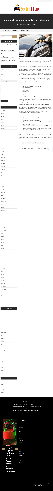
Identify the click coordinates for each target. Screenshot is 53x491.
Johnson (9, 474)
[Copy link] (43, 143)
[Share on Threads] (40, 143)
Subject (2, 79)
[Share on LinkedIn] (28, 143)
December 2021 (3, 256)
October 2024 (3, 169)
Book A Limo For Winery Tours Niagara (27, 149)
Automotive (27, 144)
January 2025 (3, 160)
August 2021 (3, 268)
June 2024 (2, 180)
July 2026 (2, 113)
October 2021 (3, 262)
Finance (2, 344)
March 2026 (3, 125)
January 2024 (3, 195)
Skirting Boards (3, 358)
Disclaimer (2, 392)
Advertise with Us (4, 387)
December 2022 (3, 227)
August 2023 (3, 210)
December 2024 (3, 163)
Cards (1, 323)
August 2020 (3, 295)
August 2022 (3, 239)
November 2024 (3, 166)
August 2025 (3, 139)
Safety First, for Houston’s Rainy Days (44, 149)
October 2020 (3, 292)
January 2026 (3, 131)
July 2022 (2, 242)
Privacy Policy (3, 381)
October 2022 (3, 233)
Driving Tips (3, 338)
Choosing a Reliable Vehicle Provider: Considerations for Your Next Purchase (7, 57)
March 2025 (3, 154)
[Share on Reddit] (35, 143)
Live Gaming (3, 350)
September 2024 (3, 172)
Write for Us (3, 389)
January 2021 (3, 283)
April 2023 (2, 218)
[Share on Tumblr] (38, 143)
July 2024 (2, 177)
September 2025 (3, 137)
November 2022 (3, 230)
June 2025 (2, 145)
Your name (2, 69)
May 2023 (2, 216)
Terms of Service (3, 386)
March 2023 (3, 221)
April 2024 (2, 186)
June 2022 (2, 245)
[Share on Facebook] (23, 143)
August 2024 (3, 175)
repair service (35, 79)
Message (2, 84)
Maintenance (3, 352)
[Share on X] (25, 143)
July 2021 (2, 271)
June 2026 (2, 116)
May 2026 (2, 119)
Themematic (48, 485)
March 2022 (3, 251)
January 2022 (3, 254)
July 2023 (2, 213)
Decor (2, 335)
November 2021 (3, 259)
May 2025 (2, 148)
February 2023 (3, 224)
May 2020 (2, 298)
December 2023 (3, 198)
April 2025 (2, 151)
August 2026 (3, 110)
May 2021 (2, 277)
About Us (2, 390)
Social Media (3, 361)
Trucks (2, 373)
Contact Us (2, 382)
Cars (1, 326)
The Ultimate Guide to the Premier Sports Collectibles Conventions (8, 61)
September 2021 (3, 265)
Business (2, 320)
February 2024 (3, 192)
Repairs (2, 355)
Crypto (2, 329)
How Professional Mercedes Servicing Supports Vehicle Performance (9, 45)
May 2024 (2, 183)
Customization (3, 332)
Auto (1, 314)
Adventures (3, 312)
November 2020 (3, 289)
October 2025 (3, 134)
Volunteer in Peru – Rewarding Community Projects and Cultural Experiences (26, 413)
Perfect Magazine (41, 485)
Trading (2, 370)
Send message (4, 101)
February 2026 (3, 128)
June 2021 (2, 274)
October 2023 (3, 204)
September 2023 (3, 207)
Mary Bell (33, 24)
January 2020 (3, 300)
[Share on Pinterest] (33, 143)
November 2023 (3, 201)
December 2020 (3, 286)
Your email (2, 74)
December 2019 (3, 303)
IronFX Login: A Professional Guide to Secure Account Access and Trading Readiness (8, 49)
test (1, 53)
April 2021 (2, 280)
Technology (3, 367)
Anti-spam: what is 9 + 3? (5, 95)
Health (2, 347)
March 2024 (3, 189)
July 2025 (2, 142)
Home (2, 384)
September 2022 (3, 236)
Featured (2, 341)
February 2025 (3, 157)
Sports (2, 364)
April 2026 (2, 122)
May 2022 (2, 248)
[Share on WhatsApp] (30, 143)
